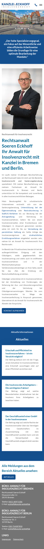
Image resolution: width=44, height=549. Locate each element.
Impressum (6, 539)
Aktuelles (9, 477)
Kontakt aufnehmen (14, 311)
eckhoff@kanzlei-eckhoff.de (19, 504)
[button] (15, 28)
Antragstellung (8, 216)
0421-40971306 (15, 502)
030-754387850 (15, 526)
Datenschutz (18, 539)
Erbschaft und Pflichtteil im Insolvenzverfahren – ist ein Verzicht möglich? (19, 353)
